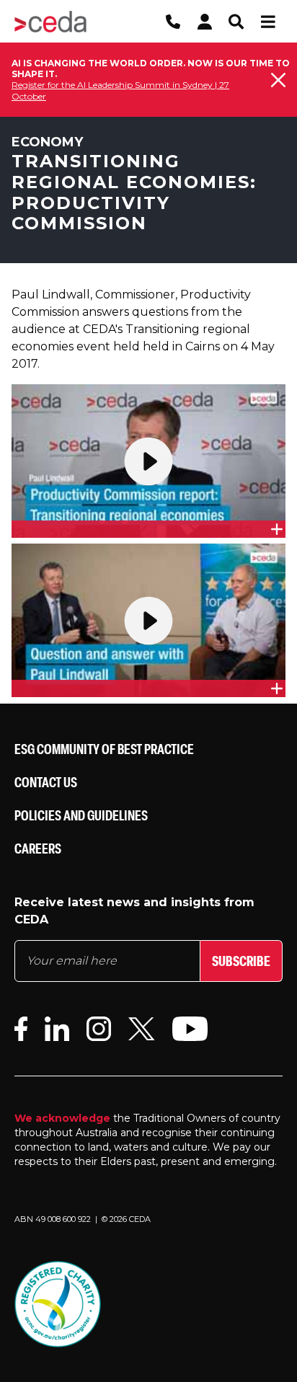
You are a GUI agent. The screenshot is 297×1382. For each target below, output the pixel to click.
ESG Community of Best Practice (104, 748)
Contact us (45, 782)
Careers (37, 848)
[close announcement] (278, 80)
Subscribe (241, 960)
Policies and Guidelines (81, 815)
